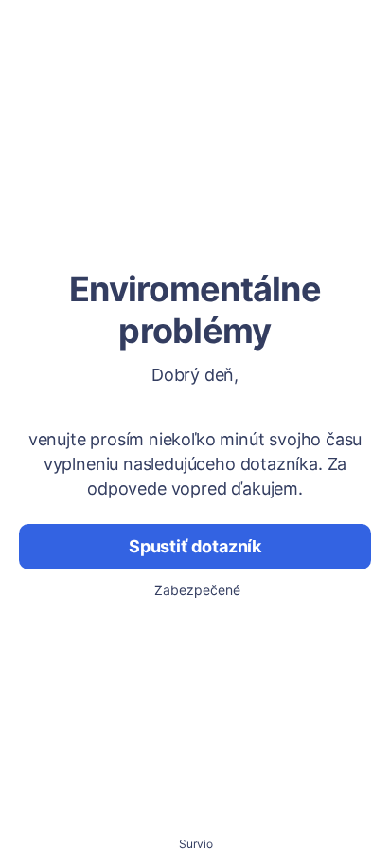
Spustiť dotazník (195, 546)
